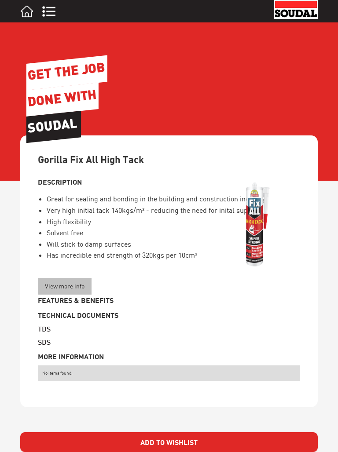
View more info (64, 286)
